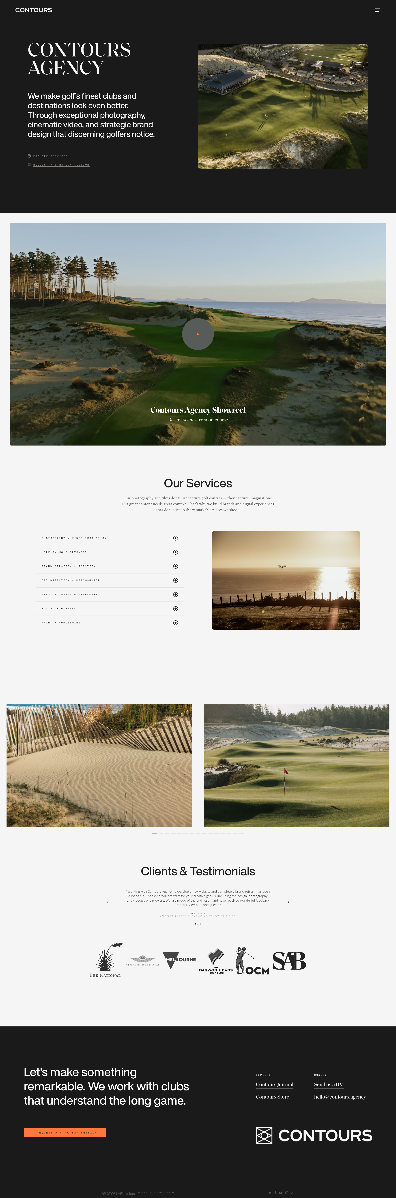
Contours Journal (274, 1084)
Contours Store (272, 1097)
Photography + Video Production (74, 538)
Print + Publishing (61, 622)
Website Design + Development (72, 594)
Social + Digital (59, 608)
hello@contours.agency (340, 1097)
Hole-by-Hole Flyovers (64, 552)
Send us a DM (329, 1084)
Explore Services (50, 156)
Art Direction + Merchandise (71, 580)
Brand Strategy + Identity (69, 566)
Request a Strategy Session (61, 164)
